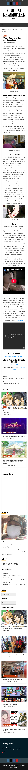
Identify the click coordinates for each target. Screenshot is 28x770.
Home (3, 0)
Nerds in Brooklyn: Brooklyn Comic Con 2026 (13, 655)
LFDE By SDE (14, 364)
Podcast (24, 0)
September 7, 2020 (11, 42)
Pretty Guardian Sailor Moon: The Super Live (14, 436)
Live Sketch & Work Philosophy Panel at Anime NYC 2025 (14, 729)
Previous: (13, 377)
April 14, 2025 (10, 465)
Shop (20, 0)
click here (20, 320)
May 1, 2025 (9, 438)
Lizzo (5, 42)
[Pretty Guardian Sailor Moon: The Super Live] (14, 426)
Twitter (14, 356)
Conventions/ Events (12, 432)
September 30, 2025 (11, 706)
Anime (4, 35)
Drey (5, 414)
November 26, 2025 (11, 681)
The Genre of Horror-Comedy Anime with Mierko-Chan (13, 411)
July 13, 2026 (9, 656)
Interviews (15, 700)
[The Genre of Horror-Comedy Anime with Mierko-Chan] (14, 400)
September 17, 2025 (11, 732)
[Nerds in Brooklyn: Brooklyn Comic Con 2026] (14, 644)
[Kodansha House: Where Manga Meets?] (14, 669)
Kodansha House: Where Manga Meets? (12, 679)
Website (20, 356)
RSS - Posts (6, 752)
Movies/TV (10, 456)
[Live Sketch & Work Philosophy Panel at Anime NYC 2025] (14, 718)
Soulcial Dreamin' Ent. (14, 12)
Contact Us (8, 0)
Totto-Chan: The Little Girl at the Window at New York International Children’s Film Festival (14, 461)
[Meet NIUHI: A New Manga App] (14, 694)
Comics (4, 675)
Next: (11, 382)
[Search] (26, 25)
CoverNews (23, 765)
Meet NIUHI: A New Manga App (10, 704)
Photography (15, 0)
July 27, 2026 (9, 414)
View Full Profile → (6, 554)
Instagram (8, 356)
